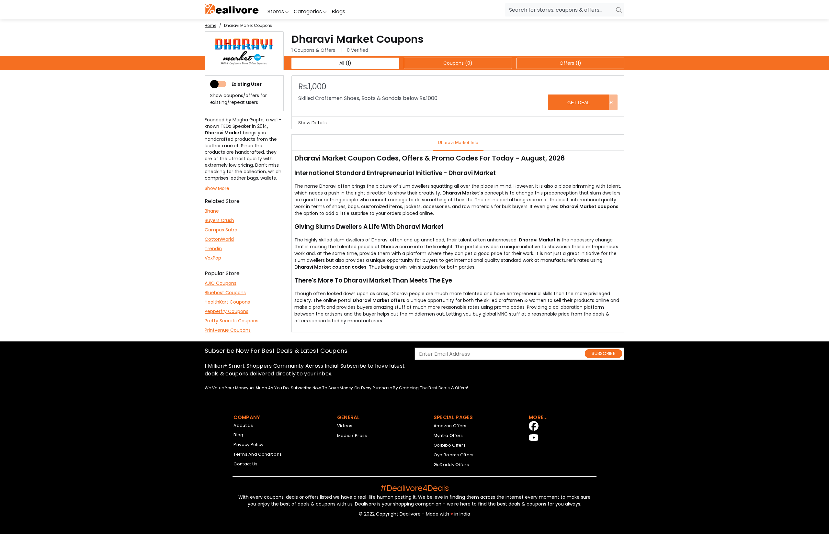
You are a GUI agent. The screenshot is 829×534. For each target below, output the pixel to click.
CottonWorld (219, 239)
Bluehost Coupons (225, 292)
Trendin (213, 248)
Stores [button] (276, 11)
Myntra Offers (448, 435)
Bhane (212, 211)
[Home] (232, 9)
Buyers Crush (219, 220)
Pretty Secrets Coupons (231, 320)
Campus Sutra (221, 230)
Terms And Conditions (257, 454)
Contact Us (245, 464)
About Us (243, 425)
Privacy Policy (248, 444)
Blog (238, 435)
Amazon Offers (450, 426)
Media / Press (352, 435)
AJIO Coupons (220, 283)
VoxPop (213, 258)
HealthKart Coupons (227, 302)
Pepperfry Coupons (226, 311)
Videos (345, 426)
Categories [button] (308, 11)
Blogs (338, 11)
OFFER (605, 102)
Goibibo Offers (450, 445)
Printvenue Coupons (228, 330)
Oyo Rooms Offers (454, 455)
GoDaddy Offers (451, 465)
